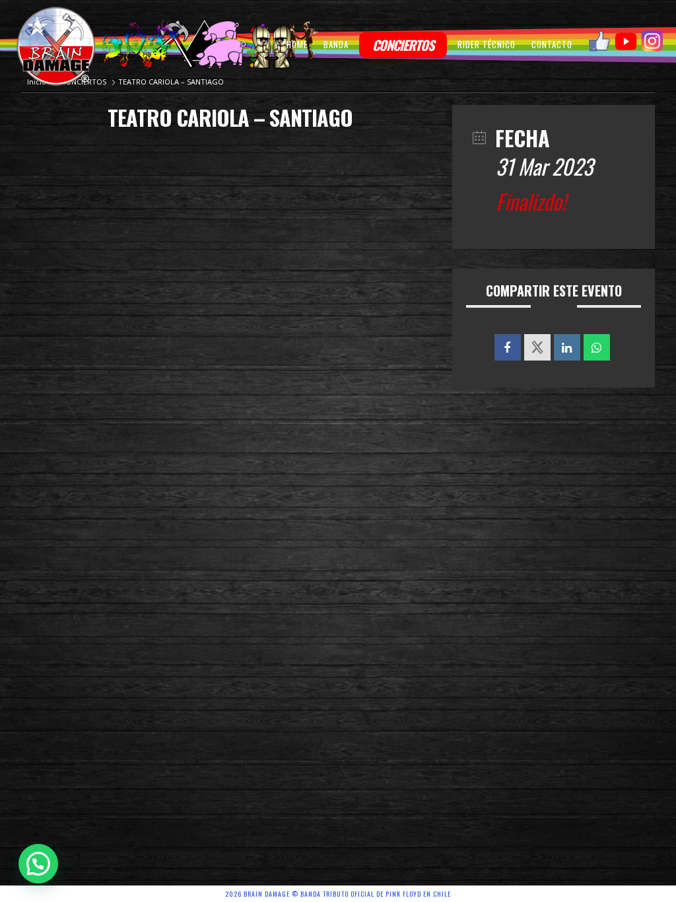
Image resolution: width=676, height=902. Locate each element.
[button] (38, 864)
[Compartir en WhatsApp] (597, 347)
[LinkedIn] (567, 347)
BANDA (336, 44)
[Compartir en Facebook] (507, 347)
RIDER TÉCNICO (486, 44)
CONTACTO (551, 44)
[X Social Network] (537, 347)
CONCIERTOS (403, 45)
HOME (297, 44)
